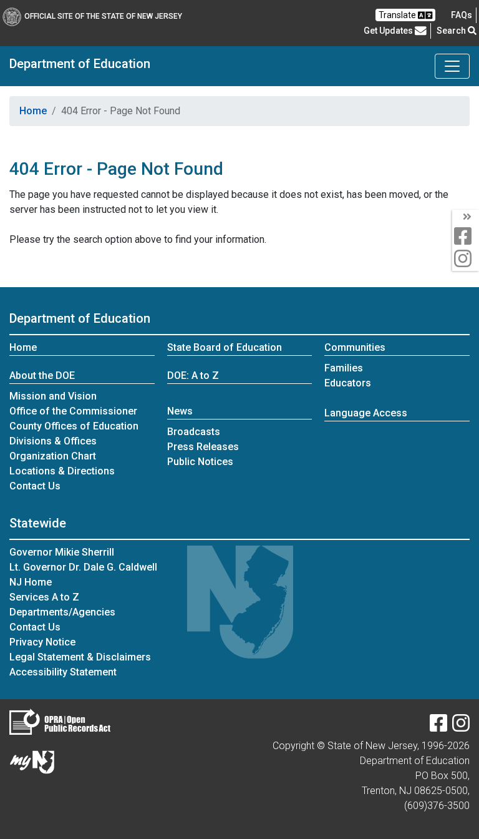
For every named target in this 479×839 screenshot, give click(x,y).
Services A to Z (44, 597)
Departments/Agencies (62, 612)
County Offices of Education (73, 426)
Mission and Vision (53, 396)
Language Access (365, 413)
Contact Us (34, 486)
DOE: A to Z (193, 375)
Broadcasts (193, 432)
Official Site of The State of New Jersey (103, 16)
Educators (347, 383)
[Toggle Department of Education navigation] (452, 66)
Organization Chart (52, 456)
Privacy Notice (42, 642)
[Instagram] (461, 727)
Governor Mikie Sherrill (61, 552)
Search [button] (452, 31)
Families (343, 368)
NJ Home (30, 582)
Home (33, 111)
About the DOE (42, 375)
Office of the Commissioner (73, 411)
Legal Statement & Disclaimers (80, 657)
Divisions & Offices (53, 441)
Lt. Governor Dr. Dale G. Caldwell (83, 567)
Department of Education (79, 63)
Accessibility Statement (63, 672)
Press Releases (203, 447)
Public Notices (200, 462)
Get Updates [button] (389, 31)
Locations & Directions (62, 471)
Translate (398, 15)
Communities (354, 347)
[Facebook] (438, 727)
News (180, 411)
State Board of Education (224, 347)
